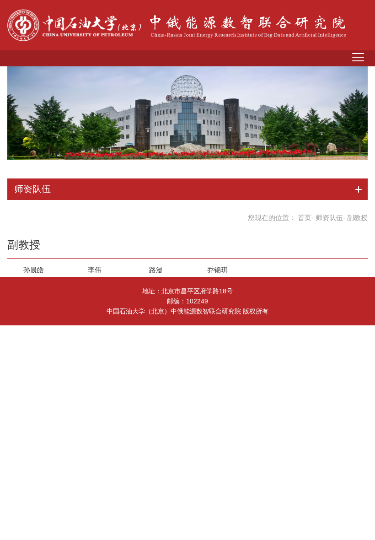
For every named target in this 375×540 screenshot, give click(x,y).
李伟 (95, 270)
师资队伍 (329, 217)
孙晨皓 (33, 270)
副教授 (23, 244)
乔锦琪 (217, 270)
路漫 (156, 270)
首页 (304, 217)
